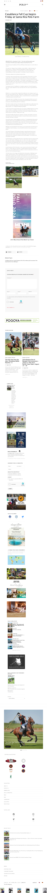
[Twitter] (8, 1)
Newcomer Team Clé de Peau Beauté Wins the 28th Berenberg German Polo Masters (25, 845)
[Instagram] (6, 1)
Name (8, 291)
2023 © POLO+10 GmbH (15, 882)
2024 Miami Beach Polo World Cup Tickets (22, 239)
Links (5, 797)
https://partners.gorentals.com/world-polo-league (20, 247)
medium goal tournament (30, 260)
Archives (9, 696)
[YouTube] (10, 1)
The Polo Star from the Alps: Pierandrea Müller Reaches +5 (12, 361)
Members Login (7, 790)
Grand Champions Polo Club (19, 260)
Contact (35, 882)
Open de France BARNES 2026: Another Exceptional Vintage (20, 857)
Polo (36, 260)
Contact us (6, 788)
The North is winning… (17, 629)
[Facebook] (5, 1)
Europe (6, 357)
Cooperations (6, 799)
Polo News (13, 357)
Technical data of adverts (9, 873)
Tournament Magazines (8, 871)
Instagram (9, 357)
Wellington (16, 261)
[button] (7, 374)
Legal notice (6, 801)
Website (30, 291)
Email (19, 291)
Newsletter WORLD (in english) (15, 473)
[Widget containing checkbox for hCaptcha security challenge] (14, 302)
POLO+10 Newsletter (8, 792)
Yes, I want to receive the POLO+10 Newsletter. (16, 479)
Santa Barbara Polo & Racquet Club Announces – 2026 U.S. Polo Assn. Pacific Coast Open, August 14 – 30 (30, 362)
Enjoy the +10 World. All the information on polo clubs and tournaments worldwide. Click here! (16, 552)
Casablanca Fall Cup (9, 260)
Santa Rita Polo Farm (9, 261)
